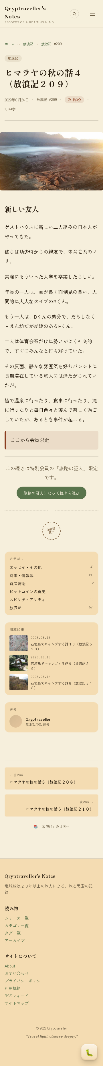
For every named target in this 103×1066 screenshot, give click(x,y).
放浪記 (28, 44)
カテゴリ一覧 (17, 925)
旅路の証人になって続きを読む (51, 493)
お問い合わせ (17, 973)
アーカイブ (15, 940)
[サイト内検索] (74, 13)
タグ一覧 (13, 933)
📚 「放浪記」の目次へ (51, 826)
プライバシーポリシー (25, 981)
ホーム (10, 44)
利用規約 (13, 988)
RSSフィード (16, 995)
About (10, 966)
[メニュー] (92, 14)
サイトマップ (17, 1003)
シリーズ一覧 (17, 918)
